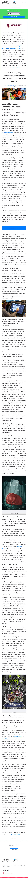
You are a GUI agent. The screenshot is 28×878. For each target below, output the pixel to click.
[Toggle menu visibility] (22, 2)
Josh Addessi (18, 737)
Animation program (7, 132)
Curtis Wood (5, 739)
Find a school (14, 7)
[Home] (9, 3)
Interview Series (15, 834)
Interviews (14, 849)
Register (8, 866)
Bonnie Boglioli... (11, 85)
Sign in (3, 866)
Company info (21, 865)
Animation (14, 839)
